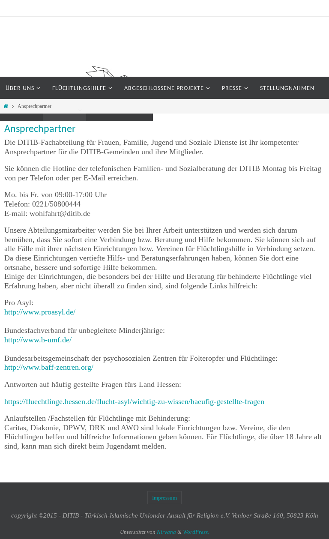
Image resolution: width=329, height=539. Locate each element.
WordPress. (196, 532)
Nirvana (166, 532)
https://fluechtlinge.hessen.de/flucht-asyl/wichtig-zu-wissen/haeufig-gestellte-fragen (134, 401)
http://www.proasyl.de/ (39, 312)
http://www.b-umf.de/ (38, 339)
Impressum (164, 497)
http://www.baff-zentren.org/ (48, 367)
